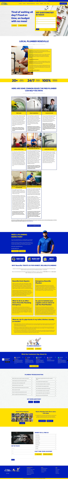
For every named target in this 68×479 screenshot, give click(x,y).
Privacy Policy (57, 469)
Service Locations (43, 470)
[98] (27, 415)
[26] (13, 415)
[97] (31, 415)
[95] (18, 420)
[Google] (8, 473)
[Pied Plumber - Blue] (4, 3)
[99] (22, 415)
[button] (35, 3)
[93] (27, 420)
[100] (18, 415)
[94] (22, 420)
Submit (37, 29)
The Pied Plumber (43, 469)
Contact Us (57, 470)
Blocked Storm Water (30, 470)
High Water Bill (29, 474)
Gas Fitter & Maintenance (30, 473)
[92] (31, 420)
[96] (13, 420)
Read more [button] (15, 363)
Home (56, 468)
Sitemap (36, 478)
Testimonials (57, 473)
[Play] (22, 438)
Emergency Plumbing (44, 468)
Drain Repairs (29, 468)
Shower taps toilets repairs (31, 469)
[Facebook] (7, 473)
